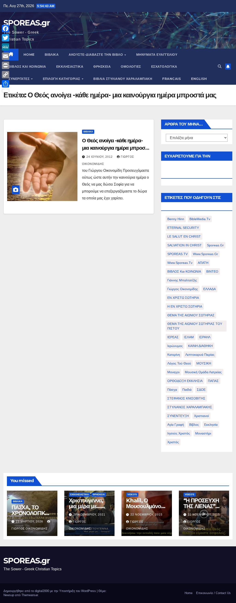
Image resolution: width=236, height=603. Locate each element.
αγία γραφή (175, 424)
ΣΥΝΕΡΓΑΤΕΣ (20, 79)
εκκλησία (211, 424)
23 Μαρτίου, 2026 (30, 521)
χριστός (173, 442)
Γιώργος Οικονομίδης (182, 289)
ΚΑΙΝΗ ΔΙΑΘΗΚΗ (200, 346)
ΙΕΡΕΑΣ (173, 337)
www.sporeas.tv (179, 263)
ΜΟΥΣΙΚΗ (203, 363)
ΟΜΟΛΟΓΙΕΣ (131, 66)
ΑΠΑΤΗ (203, 263)
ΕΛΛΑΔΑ (209, 289)
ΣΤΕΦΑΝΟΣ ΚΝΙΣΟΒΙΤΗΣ (186, 398)
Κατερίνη (173, 354)
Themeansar (29, 595)
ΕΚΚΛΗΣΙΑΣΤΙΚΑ (69, 66)
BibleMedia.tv (199, 219)
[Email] (5, 56)
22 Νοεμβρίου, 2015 (146, 514)
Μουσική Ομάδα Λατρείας (203, 372)
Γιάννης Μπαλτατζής (182, 280)
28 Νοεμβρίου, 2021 (89, 514)
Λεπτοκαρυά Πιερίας (200, 354)
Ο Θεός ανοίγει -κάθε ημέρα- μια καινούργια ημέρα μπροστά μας (116, 147)
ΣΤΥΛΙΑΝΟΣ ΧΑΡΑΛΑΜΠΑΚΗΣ (189, 407)
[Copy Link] (5, 74)
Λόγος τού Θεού (179, 363)
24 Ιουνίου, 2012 (100, 156)
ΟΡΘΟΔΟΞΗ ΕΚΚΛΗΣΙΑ (185, 381)
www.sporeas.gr (205, 254)
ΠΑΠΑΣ (213, 381)
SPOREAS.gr (26, 23)
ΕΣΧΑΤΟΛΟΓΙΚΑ (164, 66)
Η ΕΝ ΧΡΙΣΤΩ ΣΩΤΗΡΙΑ (184, 306)
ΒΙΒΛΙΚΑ (52, 54)
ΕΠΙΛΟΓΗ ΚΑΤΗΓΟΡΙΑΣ (62, 79)
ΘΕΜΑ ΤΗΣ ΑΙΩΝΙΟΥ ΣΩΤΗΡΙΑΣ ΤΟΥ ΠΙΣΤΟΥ (194, 326)
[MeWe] (5, 47)
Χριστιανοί (201, 416)
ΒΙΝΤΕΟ (212, 271)
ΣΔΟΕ (201, 389)
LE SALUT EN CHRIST (184, 236)
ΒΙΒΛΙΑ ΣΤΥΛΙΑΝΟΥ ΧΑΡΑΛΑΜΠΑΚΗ (122, 79)
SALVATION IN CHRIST (184, 245)
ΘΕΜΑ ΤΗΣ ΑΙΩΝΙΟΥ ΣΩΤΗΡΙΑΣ (191, 315)
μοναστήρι (203, 433)
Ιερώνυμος (175, 346)
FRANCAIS (171, 79)
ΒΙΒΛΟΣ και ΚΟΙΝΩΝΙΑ (27, 66)
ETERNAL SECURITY (183, 228)
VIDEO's (132, 494)
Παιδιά (187, 389)
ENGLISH (199, 79)
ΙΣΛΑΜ (189, 337)
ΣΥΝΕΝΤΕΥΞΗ (178, 416)
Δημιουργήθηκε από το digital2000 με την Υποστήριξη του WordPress (50, 591)
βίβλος (194, 424)
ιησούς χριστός (178, 433)
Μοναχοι (173, 372)
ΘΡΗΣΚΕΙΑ (102, 66)
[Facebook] (5, 28)
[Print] (5, 65)
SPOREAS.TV (177, 254)
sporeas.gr (215, 245)
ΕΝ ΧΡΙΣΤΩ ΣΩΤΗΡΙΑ (183, 298)
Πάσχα (172, 389)
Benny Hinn (175, 219)
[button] (219, 66)
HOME (29, 54)
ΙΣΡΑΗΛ (204, 337)
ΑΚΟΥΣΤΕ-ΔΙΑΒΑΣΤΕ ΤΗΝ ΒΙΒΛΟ (96, 54)
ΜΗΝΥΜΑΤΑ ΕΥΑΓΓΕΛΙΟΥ (156, 54)
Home (188, 593)
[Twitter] (5, 37)
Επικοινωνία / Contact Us (213, 593)
